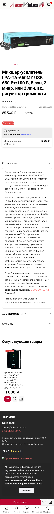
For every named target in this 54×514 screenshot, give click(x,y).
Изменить (26, 134)
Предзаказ (20, 502)
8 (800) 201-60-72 (11, 431)
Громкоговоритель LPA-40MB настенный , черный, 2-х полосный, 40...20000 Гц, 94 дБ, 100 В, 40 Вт (13, 380)
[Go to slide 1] (15, 64)
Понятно (26, 490)
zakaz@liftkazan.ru (14, 427)
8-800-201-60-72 (40, 290)
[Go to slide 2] (17, 64)
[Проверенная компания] (27, 458)
